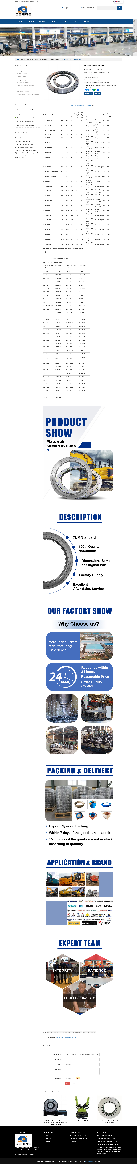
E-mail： (59, 1064)
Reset (74, 1083)
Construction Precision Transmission (28, 94)
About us (31, 21)
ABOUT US (48, 1132)
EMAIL (98, 93)
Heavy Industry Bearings (24, 80)
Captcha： (58, 1078)
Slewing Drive (22, 76)
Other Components (22, 98)
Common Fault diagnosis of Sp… (26, 117)
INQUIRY (89, 93)
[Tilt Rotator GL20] (82, 1107)
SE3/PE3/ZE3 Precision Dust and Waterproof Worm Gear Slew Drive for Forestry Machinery (55, 1122)
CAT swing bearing (52, 1032)
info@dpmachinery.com (70, 8)
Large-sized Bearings (24, 82)
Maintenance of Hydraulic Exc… (26, 110)
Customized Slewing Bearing (78, 1138)
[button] (45, 21)
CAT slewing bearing (89, 1032)
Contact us (87, 21)
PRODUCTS (75, 1132)
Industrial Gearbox (23, 91)
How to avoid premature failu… (26, 125)
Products (42, 21)
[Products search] (119, 8)
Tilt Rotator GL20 (82, 1120)
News (53, 21)
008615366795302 (28, 144)
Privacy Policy (89, 1161)
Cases (75, 21)
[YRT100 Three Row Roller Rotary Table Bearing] (109, 1107)
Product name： (57, 1054)
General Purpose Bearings (26, 85)
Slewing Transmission (40, 59)
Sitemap (97, 1161)
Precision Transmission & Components (28, 89)
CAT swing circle (77, 1032)
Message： (58, 1069)
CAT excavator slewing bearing (80, 106)
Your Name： (58, 1059)
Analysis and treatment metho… (26, 114)
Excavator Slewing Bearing (78, 1135)
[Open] (135, 27)
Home (20, 21)
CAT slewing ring (65, 1032)
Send (67, 1083)
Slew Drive (73, 1141)
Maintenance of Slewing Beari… (26, 121)
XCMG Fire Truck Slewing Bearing (66, 1037)
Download (64, 21)
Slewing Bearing (54, 59)
